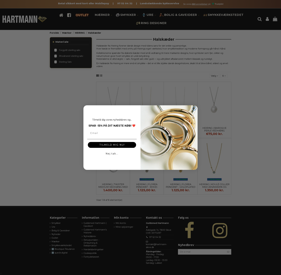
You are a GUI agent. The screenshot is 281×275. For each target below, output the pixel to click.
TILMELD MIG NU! (112, 144)
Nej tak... (112, 153)
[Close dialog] (194, 108)
